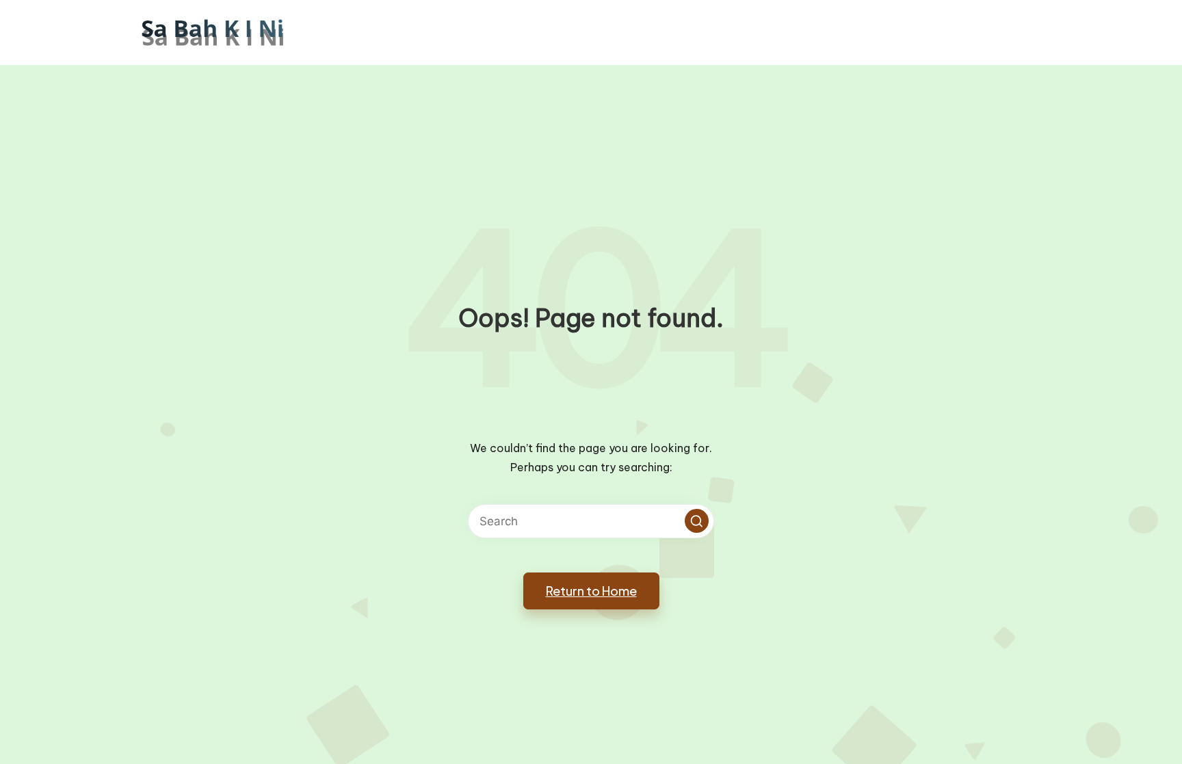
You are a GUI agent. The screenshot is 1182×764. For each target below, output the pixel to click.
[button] (697, 521)
